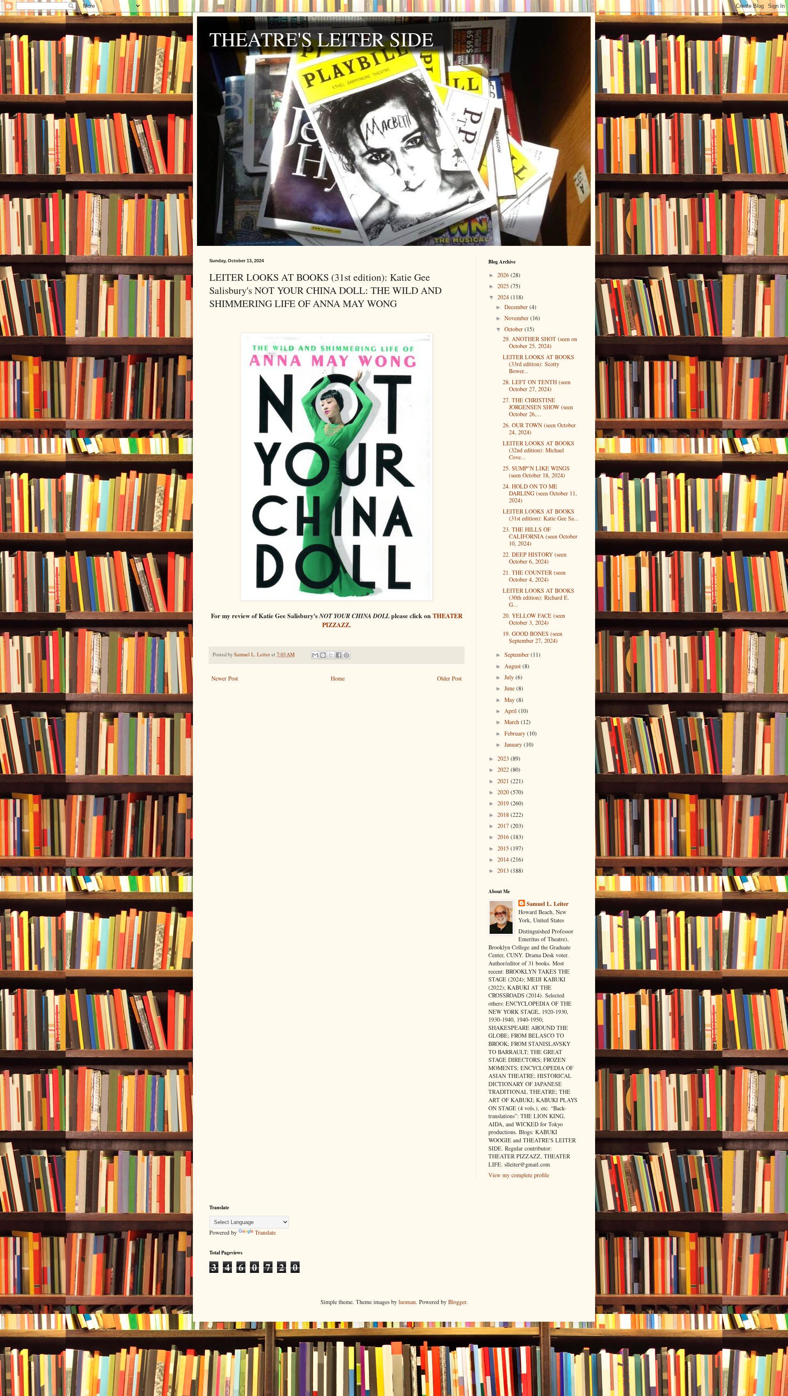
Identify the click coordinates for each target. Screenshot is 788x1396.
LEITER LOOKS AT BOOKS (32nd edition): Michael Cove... (538, 450)
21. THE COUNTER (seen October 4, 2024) (534, 575)
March (512, 722)
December (516, 307)
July (509, 677)
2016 (504, 837)
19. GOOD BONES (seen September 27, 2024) (532, 637)
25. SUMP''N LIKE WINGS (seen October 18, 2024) (536, 471)
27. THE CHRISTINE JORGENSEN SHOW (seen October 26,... (538, 407)
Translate (265, 1232)
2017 (504, 826)
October (514, 329)
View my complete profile (518, 1175)
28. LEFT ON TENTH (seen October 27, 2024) (536, 385)
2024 (504, 297)
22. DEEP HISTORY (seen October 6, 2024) (534, 557)
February (515, 733)
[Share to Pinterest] (346, 655)
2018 (504, 814)
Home (338, 678)
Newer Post (224, 678)
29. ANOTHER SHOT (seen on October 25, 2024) (540, 342)
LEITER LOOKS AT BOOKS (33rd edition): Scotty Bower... (538, 364)
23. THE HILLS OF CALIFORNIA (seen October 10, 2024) (540, 536)
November (517, 318)
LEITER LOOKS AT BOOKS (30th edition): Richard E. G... (538, 597)
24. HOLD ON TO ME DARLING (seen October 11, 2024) (540, 493)
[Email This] (315, 655)
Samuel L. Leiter (547, 904)
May (510, 700)
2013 (504, 870)
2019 (504, 803)
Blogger (457, 1302)
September (517, 654)
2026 (504, 275)
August (513, 666)
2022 (504, 769)
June (510, 688)
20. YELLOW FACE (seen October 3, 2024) (534, 619)
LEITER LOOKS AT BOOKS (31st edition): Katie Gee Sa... (541, 514)
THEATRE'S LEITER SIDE (321, 38)
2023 (504, 758)
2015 (504, 848)
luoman (407, 1302)
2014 (504, 859)
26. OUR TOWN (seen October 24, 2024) (539, 428)
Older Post (449, 678)
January (514, 744)
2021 (504, 781)
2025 (504, 286)
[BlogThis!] (323, 655)
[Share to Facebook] (338, 655)
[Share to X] (331, 655)
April (511, 711)
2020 (504, 792)
